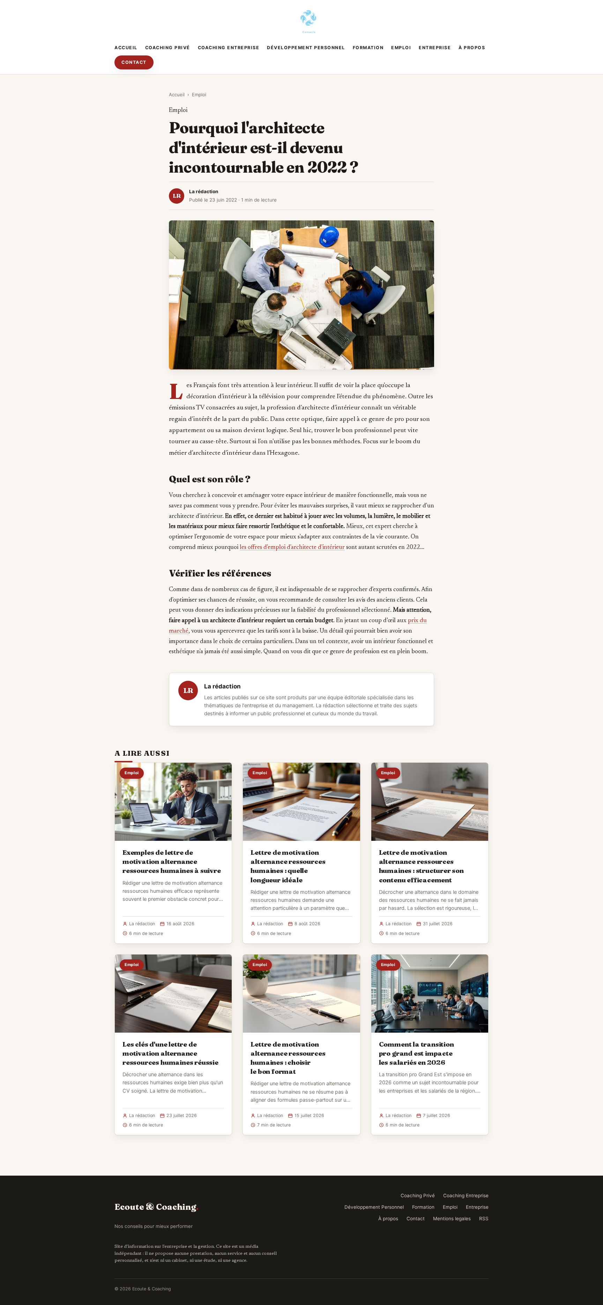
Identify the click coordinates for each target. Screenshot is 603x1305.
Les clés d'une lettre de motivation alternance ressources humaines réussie (170, 1053)
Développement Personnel (306, 47)
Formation (368, 47)
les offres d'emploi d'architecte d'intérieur (292, 547)
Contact (134, 62)
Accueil (125, 47)
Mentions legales (452, 1218)
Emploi (401, 47)
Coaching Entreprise (229, 47)
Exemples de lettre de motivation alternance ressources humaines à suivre (171, 861)
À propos (472, 47)
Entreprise (435, 47)
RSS (484, 1218)
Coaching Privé (167, 47)
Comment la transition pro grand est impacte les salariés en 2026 (416, 1053)
